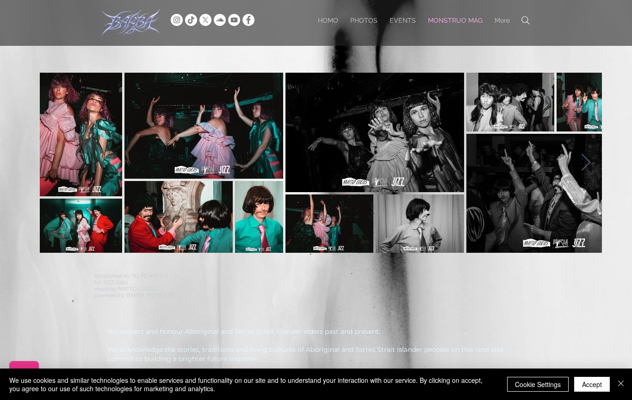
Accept (592, 384)
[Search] (525, 20)
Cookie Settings (538, 384)
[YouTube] (234, 20)
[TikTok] (191, 20)
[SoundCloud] (220, 20)
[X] (205, 20)
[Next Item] (586, 162)
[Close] (620, 384)
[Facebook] (248, 20)
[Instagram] (177, 20)
